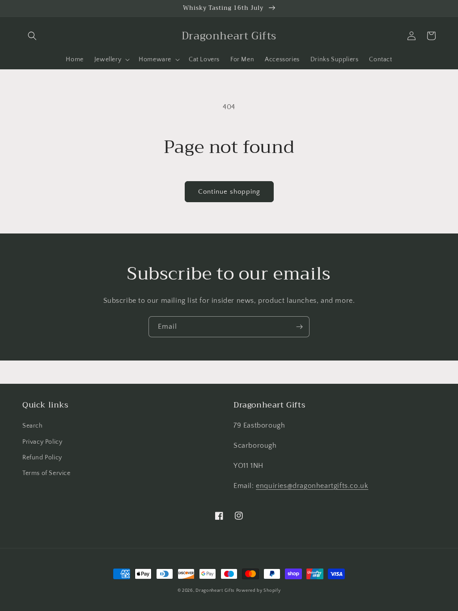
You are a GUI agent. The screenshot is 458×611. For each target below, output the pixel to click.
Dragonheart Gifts (214, 590)
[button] (32, 36)
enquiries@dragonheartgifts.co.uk (312, 486)
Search (32, 425)
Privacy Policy (42, 442)
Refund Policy (42, 457)
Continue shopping (229, 191)
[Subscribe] (299, 326)
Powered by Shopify (258, 590)
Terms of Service (46, 473)
